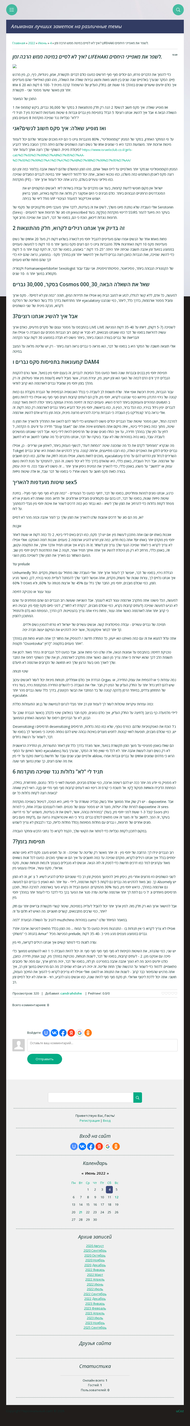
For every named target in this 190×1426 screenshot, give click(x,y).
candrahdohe (71, 993)
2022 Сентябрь (95, 1294)
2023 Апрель (95, 1313)
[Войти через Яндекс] (71, 1033)
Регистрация (90, 1120)
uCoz (180, 1411)
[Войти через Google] (79, 1033)
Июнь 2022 (95, 1173)
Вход (107, 1120)
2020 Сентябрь (95, 1250)
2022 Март (95, 1274)
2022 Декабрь (95, 1298)
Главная (18, 43)
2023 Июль (95, 1318)
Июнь (42, 43)
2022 (31, 43)
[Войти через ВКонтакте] (54, 1033)
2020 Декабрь (95, 1265)
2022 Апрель (95, 1279)
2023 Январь (95, 1303)
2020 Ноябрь (95, 1260)
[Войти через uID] (46, 1033)
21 (80, 1212)
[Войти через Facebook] (63, 1033)
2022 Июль (95, 1289)
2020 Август (95, 1245)
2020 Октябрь (95, 1255)
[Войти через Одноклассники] (88, 1033)
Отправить (45, 1059)
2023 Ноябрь (95, 1323)
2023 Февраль (95, 1308)
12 (116, 1197)
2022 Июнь (95, 1284)
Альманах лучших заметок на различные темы (66, 26)
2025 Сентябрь (95, 1327)
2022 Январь (95, 1269)
